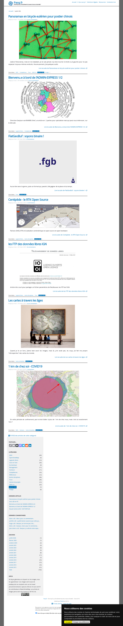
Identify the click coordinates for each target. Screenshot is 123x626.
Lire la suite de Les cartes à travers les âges (70, 357)
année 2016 (12, 565)
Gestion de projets (14, 482)
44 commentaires (31, 247)
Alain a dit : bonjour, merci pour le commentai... (23, 526)
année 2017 (12, 562)
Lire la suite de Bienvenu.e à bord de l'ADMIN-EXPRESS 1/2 (64, 127)
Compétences (23, 72)
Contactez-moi (111, 2)
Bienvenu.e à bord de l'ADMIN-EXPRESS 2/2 (22, 504)
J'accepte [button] (68, 622)
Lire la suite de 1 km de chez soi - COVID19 (70, 426)
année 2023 (12, 548)
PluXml (62, 601)
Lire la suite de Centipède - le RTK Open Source (68, 235)
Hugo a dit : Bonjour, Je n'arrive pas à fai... (21, 523)
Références (12, 475)
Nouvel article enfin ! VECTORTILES (19, 509)
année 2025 (12, 545)
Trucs (29, 72)
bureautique (13, 465)
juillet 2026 (12, 538)
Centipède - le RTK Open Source (28, 199)
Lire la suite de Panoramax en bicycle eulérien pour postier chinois (62, 68)
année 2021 (12, 553)
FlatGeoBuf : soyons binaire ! (26, 136)
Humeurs (22, 430)
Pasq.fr (18, 2)
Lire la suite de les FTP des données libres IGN (69, 291)
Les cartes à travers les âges (25, 300)
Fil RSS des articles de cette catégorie (23, 436)
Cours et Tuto (13, 462)
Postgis (47, 72)
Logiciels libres (19, 131)
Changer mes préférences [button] (81, 622)
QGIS (17, 72)
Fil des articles (57, 604)
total (10, 570)
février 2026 (12, 540)
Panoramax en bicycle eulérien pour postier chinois (40, 16)
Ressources (102, 2)
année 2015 (12, 567)
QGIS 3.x (34, 72)
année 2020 (12, 555)
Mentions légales (92, 2)
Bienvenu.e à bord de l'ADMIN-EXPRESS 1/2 (35, 77)
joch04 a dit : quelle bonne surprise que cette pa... (24, 521)
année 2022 (12, 550)
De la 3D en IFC (13, 501)
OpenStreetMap (14, 458)
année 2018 (12, 560)
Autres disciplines (28, 239)
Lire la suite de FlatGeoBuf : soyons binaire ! (69, 190)
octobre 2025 (13, 543)
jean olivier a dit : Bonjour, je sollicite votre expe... (24, 528)
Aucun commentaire (32, 19)
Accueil (74, 2)
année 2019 (12, 557)
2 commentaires (30, 139)
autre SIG (41, 72)
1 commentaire (30, 369)
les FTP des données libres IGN (27, 244)
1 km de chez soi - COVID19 (25, 366)
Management (13, 467)
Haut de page (67, 604)
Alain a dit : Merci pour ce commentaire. (21, 518)
